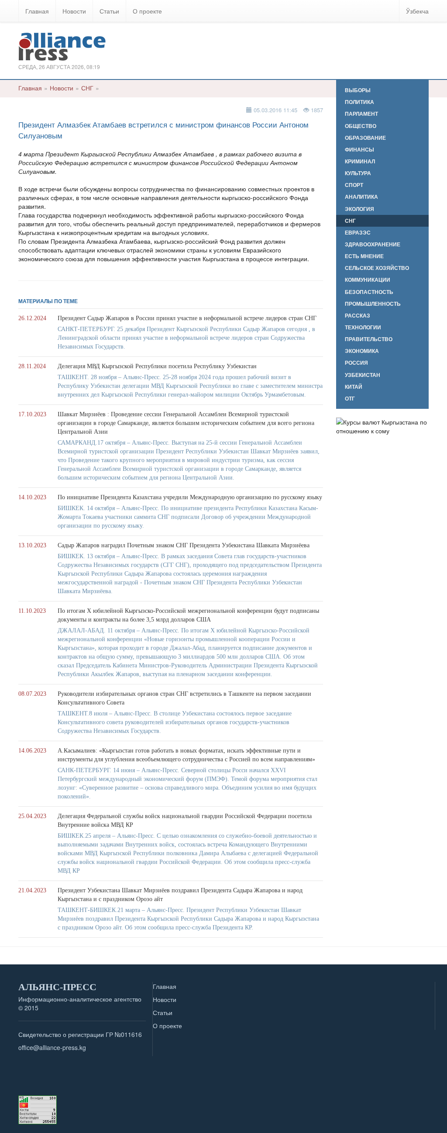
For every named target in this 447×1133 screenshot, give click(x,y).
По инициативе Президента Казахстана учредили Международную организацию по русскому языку (190, 497)
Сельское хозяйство (377, 268)
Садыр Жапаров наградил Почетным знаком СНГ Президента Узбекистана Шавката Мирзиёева (183, 545)
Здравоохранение (372, 244)
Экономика (362, 351)
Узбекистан (362, 375)
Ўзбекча (417, 11)
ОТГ (350, 398)
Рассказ (357, 315)
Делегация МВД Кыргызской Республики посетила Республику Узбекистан (157, 366)
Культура (358, 173)
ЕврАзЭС (358, 232)
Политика (359, 102)
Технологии (363, 327)
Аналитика (361, 196)
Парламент (361, 113)
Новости (74, 11)
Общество (360, 126)
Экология (359, 209)
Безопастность (369, 292)
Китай (353, 386)
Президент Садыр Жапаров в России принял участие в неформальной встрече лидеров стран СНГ (187, 318)
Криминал (360, 161)
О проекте (147, 11)
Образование (365, 138)
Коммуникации (367, 279)
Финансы (359, 149)
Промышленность (373, 303)
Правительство (368, 339)
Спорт (354, 185)
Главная (37, 11)
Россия (356, 362)
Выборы (358, 90)
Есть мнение (364, 256)
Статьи (109, 11)
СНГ (87, 87)
